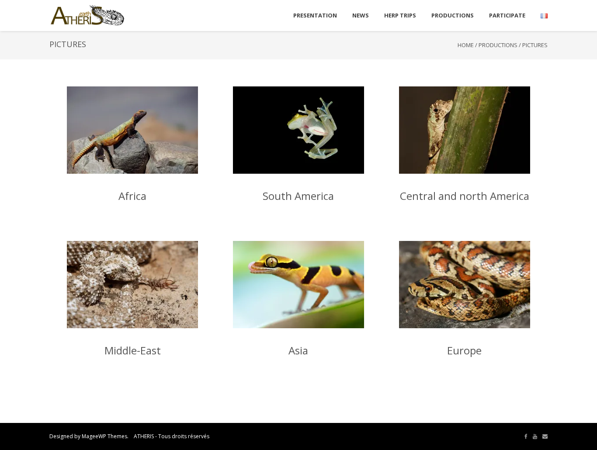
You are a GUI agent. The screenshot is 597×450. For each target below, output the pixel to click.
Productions (498, 45)
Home (466, 45)
